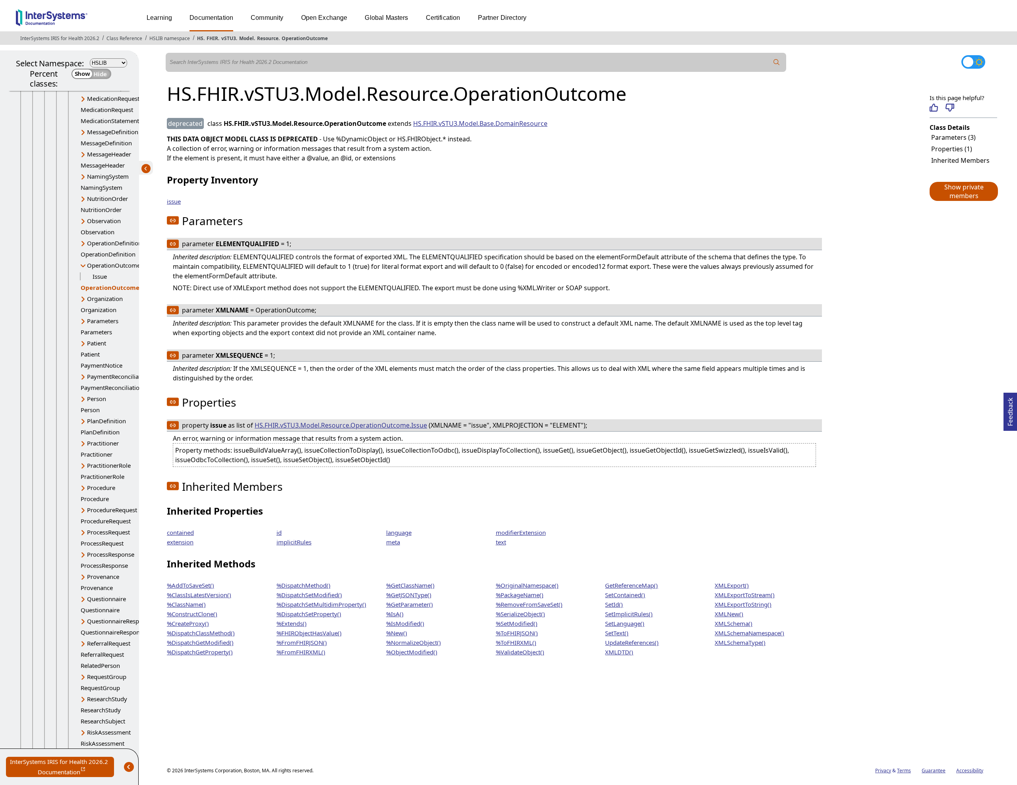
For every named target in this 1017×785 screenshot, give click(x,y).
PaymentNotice (101, 365)
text (501, 542)
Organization (105, 299)
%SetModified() (517, 623)
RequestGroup (106, 677)
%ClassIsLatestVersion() (199, 595)
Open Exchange (324, 17)
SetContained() (625, 595)
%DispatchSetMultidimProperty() (321, 604)
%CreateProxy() (188, 623)
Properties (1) (951, 149)
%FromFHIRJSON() (301, 642)
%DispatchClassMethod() (201, 633)
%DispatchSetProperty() (308, 614)
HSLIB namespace (169, 38)
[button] (963, 191)
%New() (396, 633)
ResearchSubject (103, 721)
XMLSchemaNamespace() (749, 633)
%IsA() (395, 614)
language (399, 532)
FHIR (212, 38)
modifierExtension (521, 532)
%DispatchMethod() (303, 585)
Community (267, 17)
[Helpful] (934, 108)
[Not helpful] (949, 108)
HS (200, 38)
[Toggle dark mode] (973, 62)
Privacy (883, 770)
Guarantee (933, 770)
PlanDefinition (106, 421)
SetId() (614, 604)
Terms (904, 770)
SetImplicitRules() (629, 614)
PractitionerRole (109, 465)
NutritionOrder (107, 199)
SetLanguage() (624, 623)
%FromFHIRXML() (300, 652)
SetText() (616, 633)
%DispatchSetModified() (309, 595)
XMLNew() (729, 614)
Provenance (103, 577)
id (279, 532)
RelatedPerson (100, 665)
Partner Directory (502, 17)
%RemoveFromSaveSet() (529, 604)
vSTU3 (228, 38)
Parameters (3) (953, 137)
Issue (100, 276)
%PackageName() (519, 595)
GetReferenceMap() (631, 585)
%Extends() (291, 623)
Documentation (211, 17)
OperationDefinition (114, 243)
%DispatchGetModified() (200, 642)
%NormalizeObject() (413, 642)
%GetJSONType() (408, 595)
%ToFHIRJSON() (517, 633)
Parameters (102, 321)
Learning (159, 17)
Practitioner (103, 443)
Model (246, 38)
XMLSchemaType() (740, 642)
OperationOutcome (305, 38)
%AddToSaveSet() (190, 585)
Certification (443, 17)
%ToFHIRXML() (516, 642)
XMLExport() (732, 585)
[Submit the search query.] (776, 62)
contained (180, 532)
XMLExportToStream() (745, 595)
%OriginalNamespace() (527, 585)
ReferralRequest (108, 643)
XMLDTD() (619, 652)
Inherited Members (960, 160)
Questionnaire (106, 599)
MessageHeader (109, 154)
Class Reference (124, 38)
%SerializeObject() (520, 614)
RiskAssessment (109, 732)
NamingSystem (108, 176)
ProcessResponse (110, 554)
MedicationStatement (110, 121)
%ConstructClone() (192, 614)
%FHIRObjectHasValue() (309, 633)
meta (393, 542)
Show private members (964, 191)
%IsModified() (405, 623)
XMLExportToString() (743, 604)
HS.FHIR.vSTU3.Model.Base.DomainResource (480, 123)
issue (174, 201)
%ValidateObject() (520, 652)
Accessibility (969, 770)
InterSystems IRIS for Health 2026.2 (59, 38)
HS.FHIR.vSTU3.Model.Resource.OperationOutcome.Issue (341, 425)
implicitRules (293, 542)
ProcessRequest (108, 532)
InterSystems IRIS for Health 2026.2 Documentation (62, 767)
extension (180, 542)
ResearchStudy (107, 699)
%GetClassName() (410, 585)
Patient (96, 343)
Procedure (101, 488)
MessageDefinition (112, 132)
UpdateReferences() (632, 642)
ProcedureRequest (112, 510)
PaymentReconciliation (118, 376)
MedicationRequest (113, 98)
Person (96, 399)
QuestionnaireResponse (119, 621)
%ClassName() (186, 604)
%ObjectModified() (411, 652)
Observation (104, 221)
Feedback (1010, 409)
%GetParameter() (409, 604)
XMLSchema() (733, 623)
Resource (267, 38)
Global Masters (386, 17)
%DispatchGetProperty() (200, 652)
